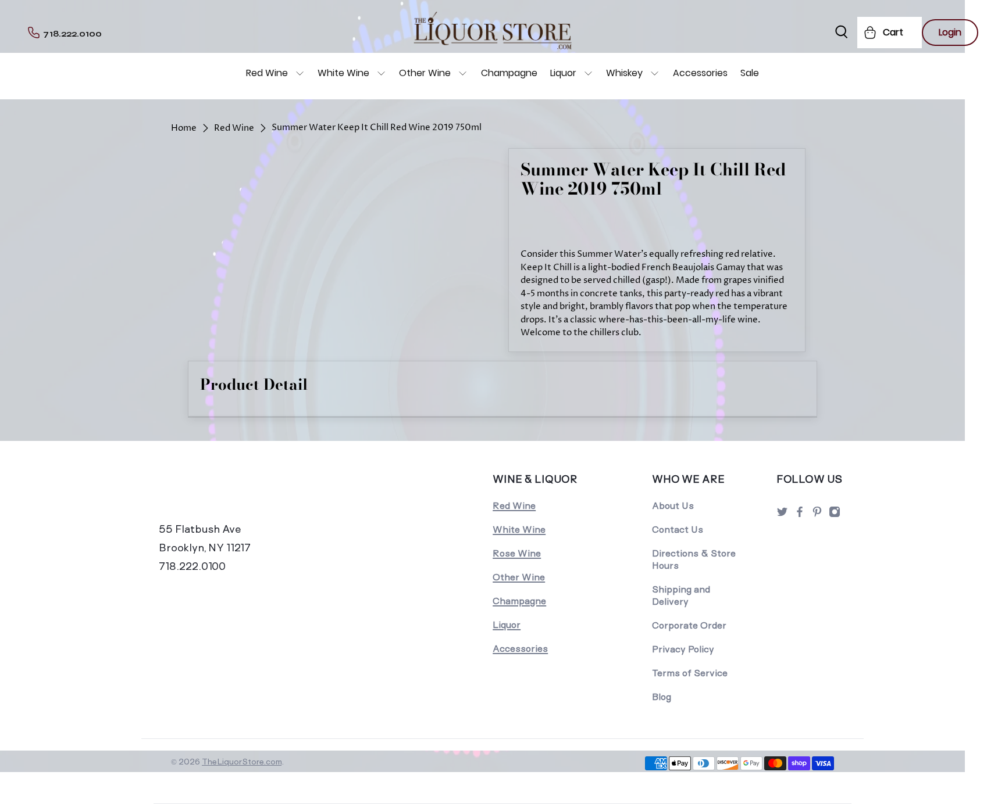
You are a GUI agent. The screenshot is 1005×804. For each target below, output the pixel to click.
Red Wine (267, 73)
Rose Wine (517, 553)
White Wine (343, 73)
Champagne (509, 73)
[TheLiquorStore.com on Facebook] (800, 515)
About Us (673, 505)
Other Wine (425, 73)
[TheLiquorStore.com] (239, 495)
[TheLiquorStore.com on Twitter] (782, 515)
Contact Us (677, 529)
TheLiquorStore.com (241, 761)
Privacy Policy (683, 649)
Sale (749, 73)
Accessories (700, 73)
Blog (661, 696)
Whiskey (624, 73)
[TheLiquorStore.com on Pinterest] (817, 515)
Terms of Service (690, 673)
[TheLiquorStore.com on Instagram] (834, 515)
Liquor (563, 73)
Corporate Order (689, 625)
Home (184, 128)
